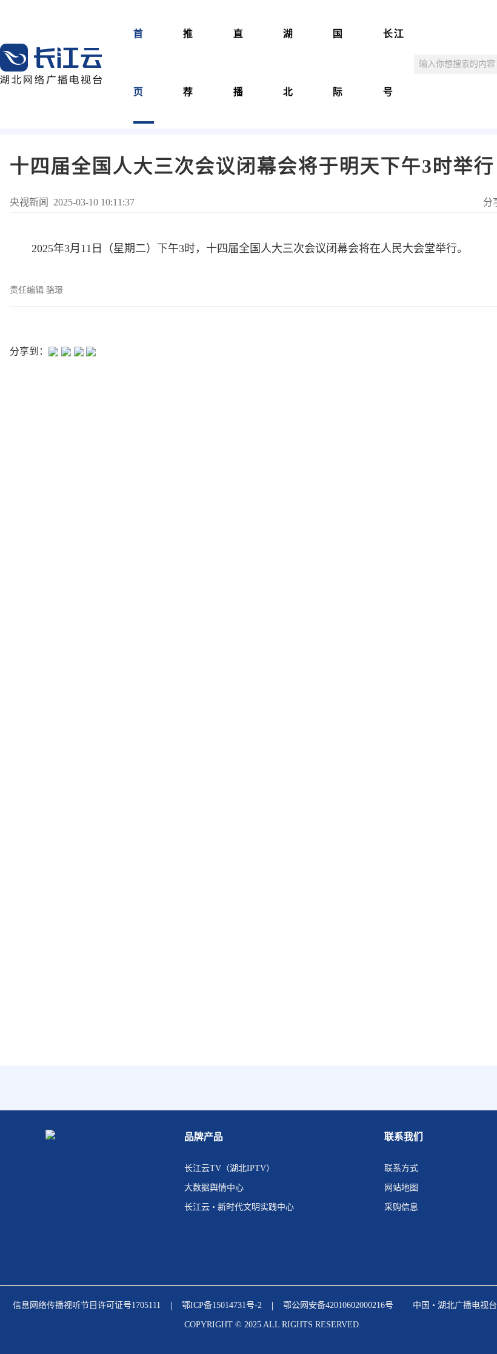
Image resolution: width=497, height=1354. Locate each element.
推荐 (188, 62)
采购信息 (401, 1207)
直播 (238, 62)
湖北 (288, 62)
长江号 (394, 62)
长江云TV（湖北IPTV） (229, 1168)
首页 (138, 62)
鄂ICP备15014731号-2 (222, 1305)
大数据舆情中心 (214, 1187)
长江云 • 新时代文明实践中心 (239, 1207)
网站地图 (401, 1187)
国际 (338, 62)
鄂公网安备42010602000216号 (338, 1305)
